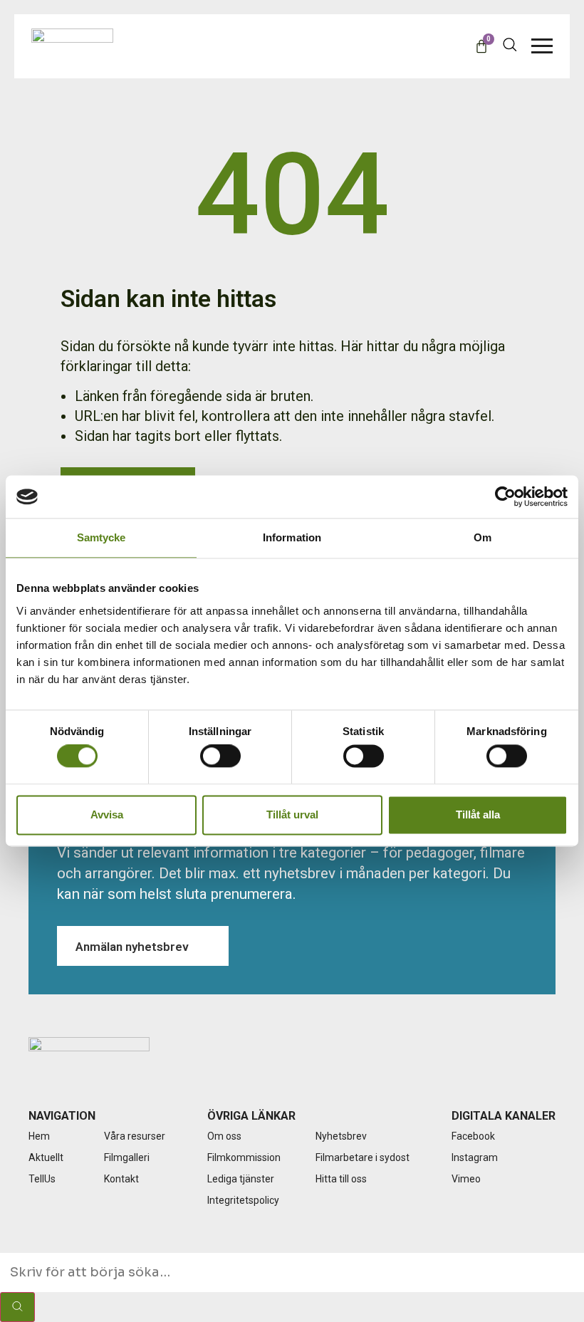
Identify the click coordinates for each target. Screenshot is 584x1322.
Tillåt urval (292, 814)
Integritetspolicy (243, 1200)
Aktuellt (45, 1157)
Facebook (473, 1136)
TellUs (42, 1179)
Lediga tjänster (240, 1179)
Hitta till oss (341, 1179)
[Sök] (17, 1307)
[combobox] (292, 1272)
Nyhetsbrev (341, 1136)
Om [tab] (482, 537)
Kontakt (121, 1179)
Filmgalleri (127, 1157)
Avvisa (106, 814)
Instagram (475, 1157)
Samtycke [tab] (101, 537)
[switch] (220, 756)
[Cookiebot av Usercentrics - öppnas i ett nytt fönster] (505, 496)
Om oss (224, 1136)
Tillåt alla (478, 814)
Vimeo (466, 1179)
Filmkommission (244, 1157)
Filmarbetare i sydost (363, 1157)
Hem (39, 1136)
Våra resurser (134, 1136)
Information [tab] (292, 537)
